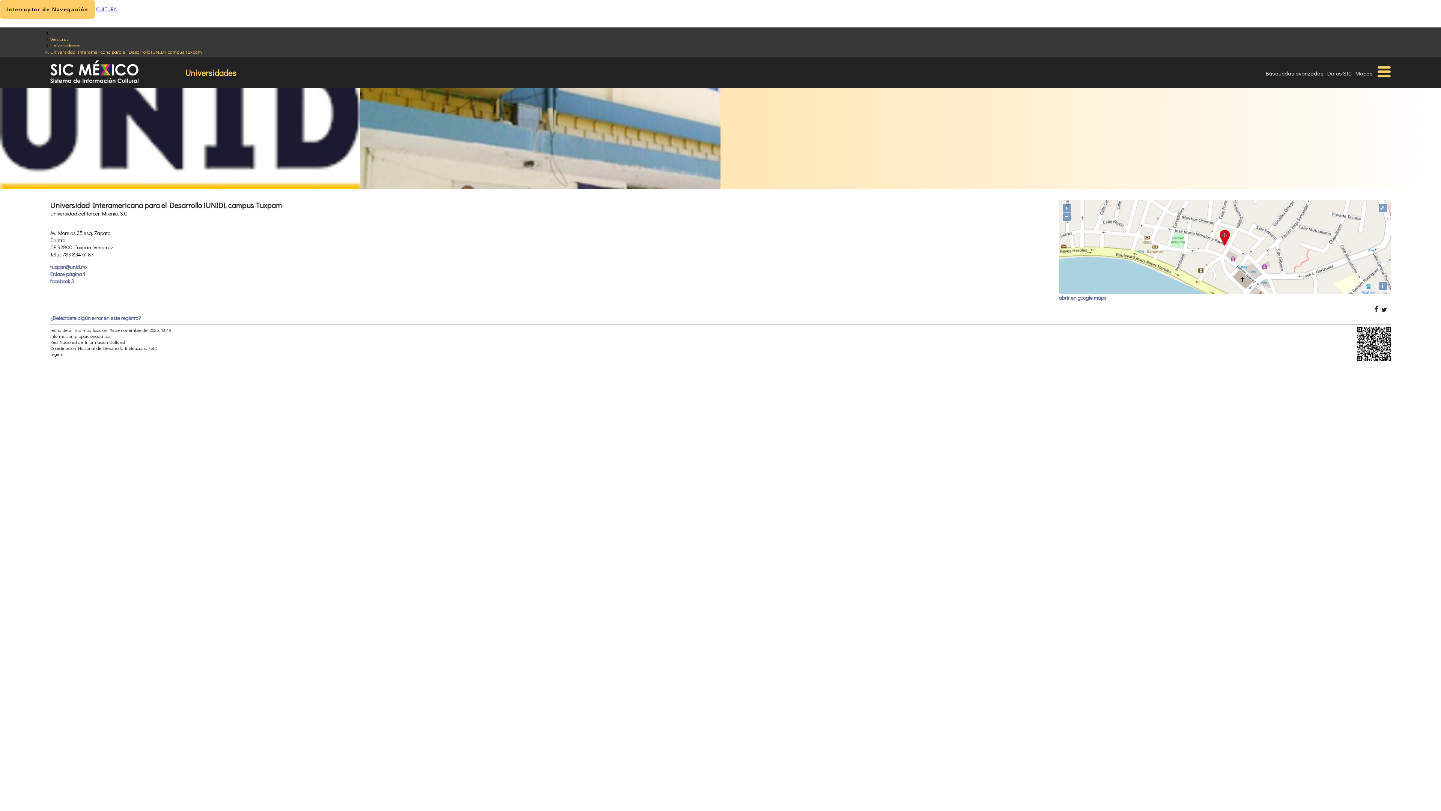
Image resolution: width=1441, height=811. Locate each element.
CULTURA (106, 9)
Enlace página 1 (67, 273)
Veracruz (59, 39)
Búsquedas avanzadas (1295, 73)
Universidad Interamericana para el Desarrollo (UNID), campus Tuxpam (126, 51)
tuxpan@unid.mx (68, 266)
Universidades (65, 45)
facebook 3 (62, 281)
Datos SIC (1339, 73)
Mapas (1364, 73)
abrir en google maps (1083, 297)
